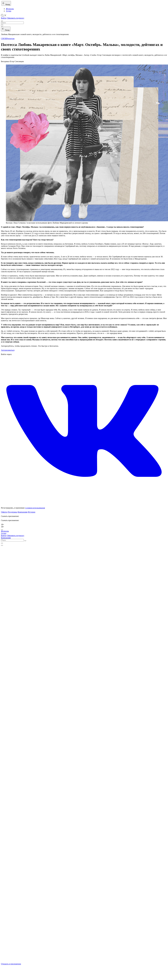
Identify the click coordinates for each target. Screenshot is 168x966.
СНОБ (3, 38)
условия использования (35, 508)
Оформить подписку (15, 18)
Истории (31, 512)
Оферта (4, 512)
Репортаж (10, 38)
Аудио (8, 11)
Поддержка (12, 512)
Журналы (10, 9)
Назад (7, 4)
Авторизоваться (7, 350)
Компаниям (22, 512)
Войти (3, 18)
